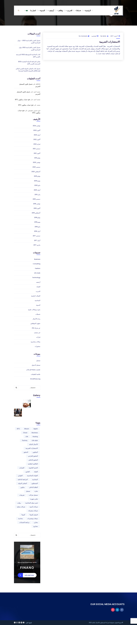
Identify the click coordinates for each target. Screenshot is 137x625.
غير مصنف (37, 333)
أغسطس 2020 (36, 172)
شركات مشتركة (33, 511)
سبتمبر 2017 (36, 236)
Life (27, 436)
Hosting (35, 436)
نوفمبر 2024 (36, 126)
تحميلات (38, 314)
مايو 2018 (37, 227)
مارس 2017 (36, 245)
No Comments (83, 36)
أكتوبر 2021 (37, 153)
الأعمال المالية (33, 444)
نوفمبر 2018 (36, 204)
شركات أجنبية (34, 507)
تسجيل (38, 361)
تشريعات (21, 495)
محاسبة (20, 518)
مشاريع (36, 526)
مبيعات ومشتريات (32, 518)
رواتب (19, 503)
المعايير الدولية (22, 483)
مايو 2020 (37, 185)
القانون (27, 472)
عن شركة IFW (36, 328)
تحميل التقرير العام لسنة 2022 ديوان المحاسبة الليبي (29, 48)
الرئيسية (88, 10)
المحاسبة (94, 36)
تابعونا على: (29, 623)
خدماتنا (78, 10)
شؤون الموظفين (35, 323)
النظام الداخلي (33, 487)
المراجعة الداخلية (23, 479)
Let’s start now (29, 575)
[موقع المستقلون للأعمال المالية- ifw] (118, 10)
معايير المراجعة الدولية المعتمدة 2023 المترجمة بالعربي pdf (29, 63)
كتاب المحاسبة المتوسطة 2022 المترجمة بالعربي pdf (28, 56)
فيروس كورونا (34, 514)
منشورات (37, 346)
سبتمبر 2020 (36, 167)
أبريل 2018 (37, 231)
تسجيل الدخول (36, 365)
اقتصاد (38, 287)
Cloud (25, 433)
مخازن (36, 522)
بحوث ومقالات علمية (34, 310)
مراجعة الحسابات (24, 522)
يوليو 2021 (37, 158)
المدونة (42, 10)
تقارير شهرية (34, 499)
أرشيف (51, 10)
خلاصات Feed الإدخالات (33, 370)
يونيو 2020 (37, 181)
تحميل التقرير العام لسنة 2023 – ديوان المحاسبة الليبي (29, 41)
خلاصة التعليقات (35, 374)
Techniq (24, 440)
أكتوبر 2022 (36, 139)
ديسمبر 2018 (36, 199)
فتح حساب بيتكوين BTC (22, 99)
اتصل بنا (33, 10)
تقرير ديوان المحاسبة (31, 503)
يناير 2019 (37, 194)
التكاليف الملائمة (33, 464)
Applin (36, 429)
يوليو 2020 (37, 176)
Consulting (36, 264)
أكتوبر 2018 (37, 208)
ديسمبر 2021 (36, 149)
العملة (36, 472)
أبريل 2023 (37, 135)
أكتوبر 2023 (36, 130)
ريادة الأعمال (36, 319)
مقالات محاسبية (35, 342)
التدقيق (26, 452)
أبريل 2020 (37, 190)
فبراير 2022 (36, 144)
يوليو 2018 (37, 217)
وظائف (60, 10)
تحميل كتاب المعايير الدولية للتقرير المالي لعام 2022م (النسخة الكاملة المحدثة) (28, 70)
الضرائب (21, 468)
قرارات (38, 337)
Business (37, 259)
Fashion (37, 268)
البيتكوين (35, 452)
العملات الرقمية (35, 296)
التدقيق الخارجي (33, 456)
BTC (18, 429)
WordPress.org (35, 379)
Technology (36, 277)
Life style (37, 273)
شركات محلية (21, 507)
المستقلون (34, 483)
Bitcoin (26, 429)
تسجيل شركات (33, 495)
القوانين (20, 475)
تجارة (36, 491)
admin (104, 36)
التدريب (69, 10)
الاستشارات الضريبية (109, 41)
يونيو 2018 (37, 222)
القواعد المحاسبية (32, 475)
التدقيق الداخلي (33, 460)
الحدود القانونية (33, 468)
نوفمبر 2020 (36, 162)
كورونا (23, 514)
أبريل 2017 (37, 240)
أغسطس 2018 (36, 213)
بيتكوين (22, 487)
